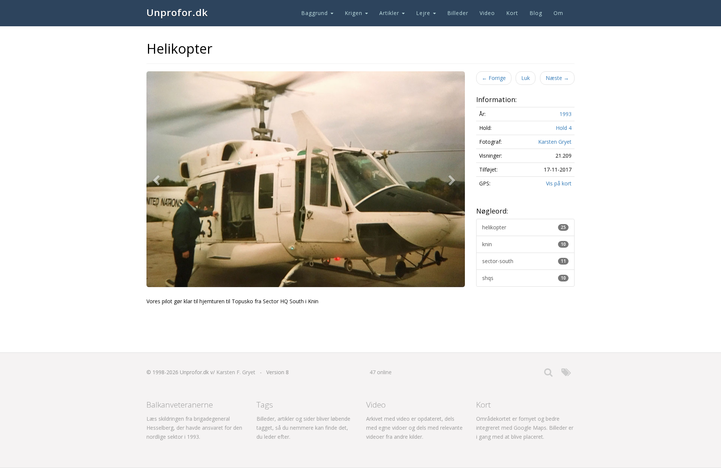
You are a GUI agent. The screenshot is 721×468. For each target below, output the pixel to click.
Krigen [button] (354, 13)
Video (487, 13)
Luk (525, 77)
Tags (264, 404)
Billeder (457, 13)
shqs (524, 277)
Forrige (494, 77)
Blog (535, 13)
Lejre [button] (424, 13)
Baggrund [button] (315, 13)
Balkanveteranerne (179, 404)
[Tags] (566, 374)
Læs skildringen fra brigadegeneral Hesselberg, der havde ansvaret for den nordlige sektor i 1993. (194, 427)
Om (558, 13)
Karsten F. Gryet (235, 372)
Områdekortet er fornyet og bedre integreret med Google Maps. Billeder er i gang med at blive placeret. (524, 427)
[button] (157, 179)
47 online (381, 372)
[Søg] (548, 374)
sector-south (524, 261)
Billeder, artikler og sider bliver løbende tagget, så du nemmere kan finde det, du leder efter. (303, 427)
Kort (512, 13)
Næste (557, 77)
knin (524, 244)
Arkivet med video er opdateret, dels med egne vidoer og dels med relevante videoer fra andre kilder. (414, 427)
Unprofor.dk (177, 12)
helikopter (524, 227)
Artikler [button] (390, 13)
